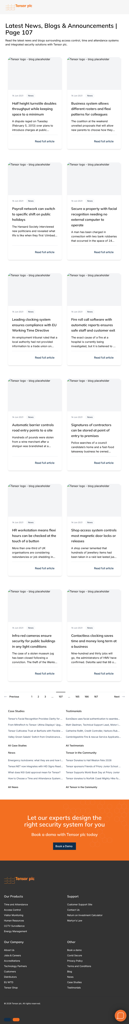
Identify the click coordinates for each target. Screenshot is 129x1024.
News (30, 95)
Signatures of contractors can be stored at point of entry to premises (91, 430)
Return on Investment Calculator (84, 915)
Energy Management (15, 931)
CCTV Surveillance (14, 925)
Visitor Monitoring (13, 915)
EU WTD (8, 982)
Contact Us (73, 909)
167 (96, 696)
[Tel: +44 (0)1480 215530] (7, 1019)
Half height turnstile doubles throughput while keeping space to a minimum (34, 108)
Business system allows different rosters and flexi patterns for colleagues (91, 108)
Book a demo (74, 950)
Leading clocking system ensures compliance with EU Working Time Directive (34, 324)
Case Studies (74, 982)
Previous (14, 696)
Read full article (44, 141)
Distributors (10, 976)
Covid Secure (74, 955)
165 (77, 696)
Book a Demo (64, 846)
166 (87, 696)
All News (13, 787)
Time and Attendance (16, 904)
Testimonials (74, 987)
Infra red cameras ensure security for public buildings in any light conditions (33, 641)
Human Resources (14, 920)
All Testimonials (75, 745)
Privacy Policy (75, 960)
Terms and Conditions (79, 966)
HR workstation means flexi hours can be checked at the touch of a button (34, 535)
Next (117, 696)
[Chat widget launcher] (121, 1016)
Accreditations (12, 960)
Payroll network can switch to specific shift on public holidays (33, 214)
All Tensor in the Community (81, 787)
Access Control (12, 909)
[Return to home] (18, 7)
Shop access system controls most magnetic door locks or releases (94, 535)
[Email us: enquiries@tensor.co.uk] (16, 1019)
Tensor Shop (11, 987)
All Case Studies (17, 745)
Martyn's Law (74, 920)
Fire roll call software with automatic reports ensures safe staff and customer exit (93, 324)
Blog (69, 971)
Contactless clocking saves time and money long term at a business (94, 641)
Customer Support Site (79, 904)
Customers (10, 971)
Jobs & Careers (12, 955)
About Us (9, 950)
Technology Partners (15, 966)
